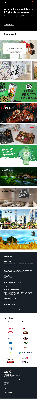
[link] (7, 1)
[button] (32, 2)
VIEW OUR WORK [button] (8, 24)
